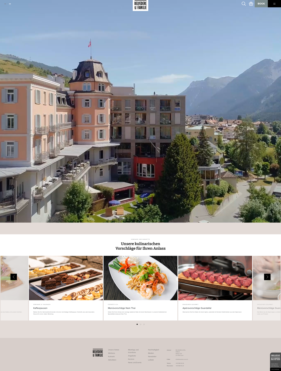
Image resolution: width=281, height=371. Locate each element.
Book (261, 3)
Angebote (132, 356)
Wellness (111, 353)
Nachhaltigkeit (153, 350)
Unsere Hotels (113, 350)
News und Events (134, 362)
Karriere (131, 359)
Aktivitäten (112, 360)
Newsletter (152, 356)
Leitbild (151, 360)
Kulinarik (111, 356)
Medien (151, 353)
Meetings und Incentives (133, 351)
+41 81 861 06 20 (180, 366)
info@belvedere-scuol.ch (182, 359)
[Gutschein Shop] (251, 3)
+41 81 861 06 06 (180, 363)
